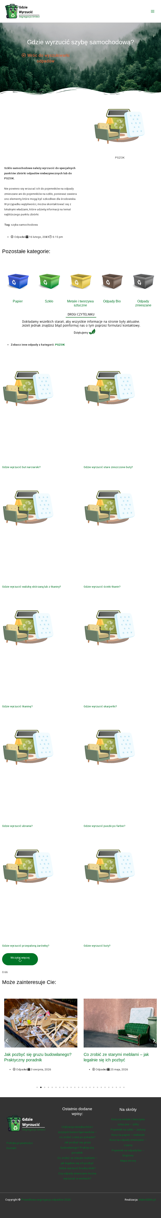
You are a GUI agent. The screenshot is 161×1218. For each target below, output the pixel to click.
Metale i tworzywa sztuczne (80, 303)
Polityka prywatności (19, 1143)
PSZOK (60, 344)
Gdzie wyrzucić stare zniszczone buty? (108, 467)
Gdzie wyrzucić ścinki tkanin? (102, 586)
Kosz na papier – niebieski (128, 1134)
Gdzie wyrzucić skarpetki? (100, 706)
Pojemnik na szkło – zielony (128, 1129)
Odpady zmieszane (143, 303)
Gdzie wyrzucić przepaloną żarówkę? (25, 945)
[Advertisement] (41, 133)
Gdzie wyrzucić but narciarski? (21, 467)
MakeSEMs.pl (147, 1199)
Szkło (49, 301)
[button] (20, 959)
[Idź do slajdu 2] (41, 1087)
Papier (18, 301)
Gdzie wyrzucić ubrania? (17, 826)
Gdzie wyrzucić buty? (97, 945)
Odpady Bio (112, 301)
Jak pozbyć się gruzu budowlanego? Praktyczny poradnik (77, 1147)
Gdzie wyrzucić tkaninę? (17, 706)
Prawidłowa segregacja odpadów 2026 (46, 1199)
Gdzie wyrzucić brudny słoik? (77, 1168)
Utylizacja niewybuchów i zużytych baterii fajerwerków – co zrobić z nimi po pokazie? (77, 1132)
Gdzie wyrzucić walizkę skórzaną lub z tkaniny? (31, 586)
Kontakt (11, 1148)
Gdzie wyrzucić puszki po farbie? (104, 826)
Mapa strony (128, 1160)
